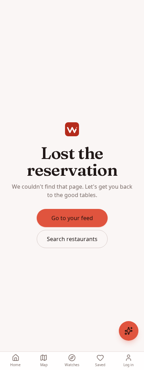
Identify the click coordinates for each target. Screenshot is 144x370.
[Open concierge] (128, 331)
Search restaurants (72, 239)
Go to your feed (72, 218)
